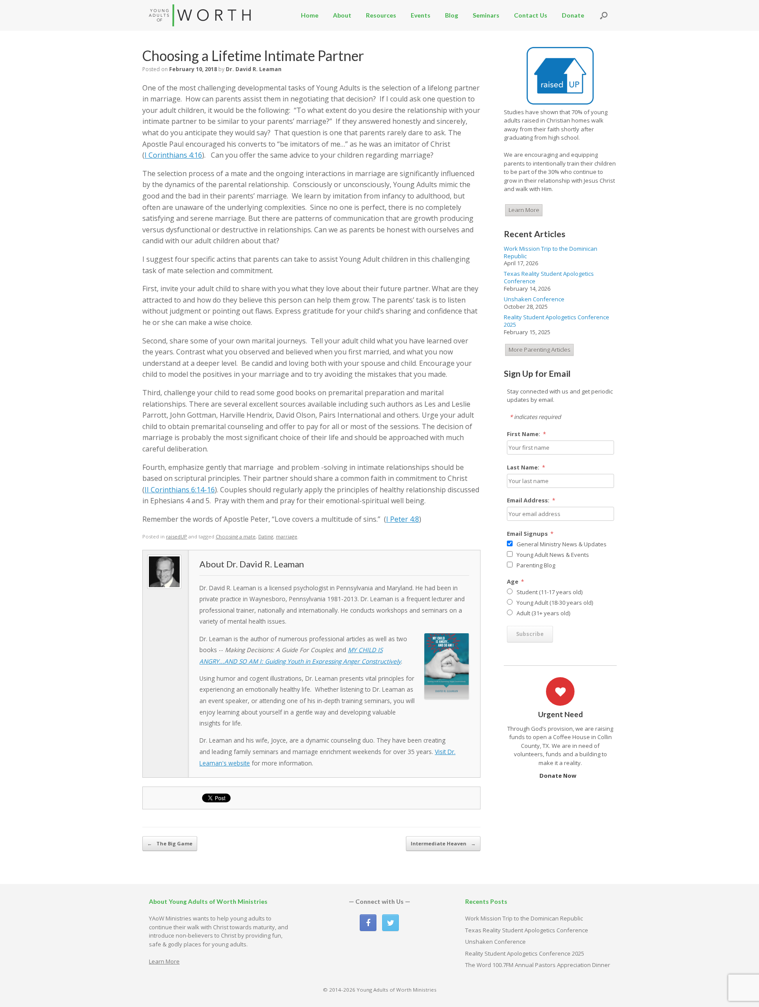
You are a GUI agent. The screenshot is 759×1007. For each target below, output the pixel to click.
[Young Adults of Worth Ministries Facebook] (368, 922)
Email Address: (531, 500)
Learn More (524, 210)
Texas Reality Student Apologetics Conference (549, 277)
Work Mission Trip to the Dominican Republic (550, 252)
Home (309, 15)
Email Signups (530, 534)
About (342, 15)
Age (515, 581)
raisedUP (176, 536)
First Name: (526, 434)
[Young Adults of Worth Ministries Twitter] (390, 922)
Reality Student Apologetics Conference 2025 (556, 320)
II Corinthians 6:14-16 (180, 489)
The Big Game (169, 843)
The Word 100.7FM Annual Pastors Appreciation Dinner (537, 965)
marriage (286, 536)
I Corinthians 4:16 (173, 155)
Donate (573, 15)
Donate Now (558, 776)
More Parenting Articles (540, 350)
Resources (381, 15)
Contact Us (530, 15)
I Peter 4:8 (402, 519)
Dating (265, 536)
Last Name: (526, 467)
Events (420, 15)
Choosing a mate (236, 536)
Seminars (486, 15)
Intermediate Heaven (443, 843)
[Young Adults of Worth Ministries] (200, 15)
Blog (451, 15)
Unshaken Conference (534, 299)
